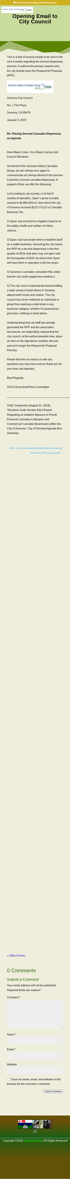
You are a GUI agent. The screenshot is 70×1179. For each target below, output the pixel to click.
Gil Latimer (20, 582)
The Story (52, 582)
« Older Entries (16, 955)
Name (11, 1034)
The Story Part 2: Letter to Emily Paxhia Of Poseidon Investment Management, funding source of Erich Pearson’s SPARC (34, 738)
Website (12, 1064)
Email (11, 1049)
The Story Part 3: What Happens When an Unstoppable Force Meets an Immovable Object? (33, 905)
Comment (13, 997)
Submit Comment (53, 1091)
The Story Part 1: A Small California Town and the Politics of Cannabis (31, 577)
